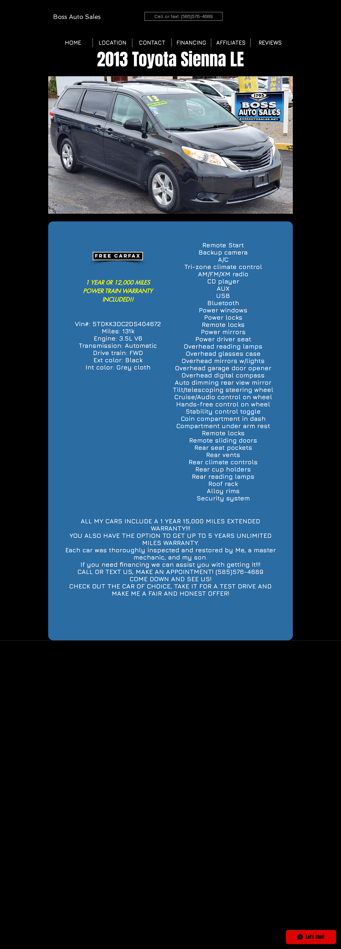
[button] (170, 145)
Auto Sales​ (85, 16)
